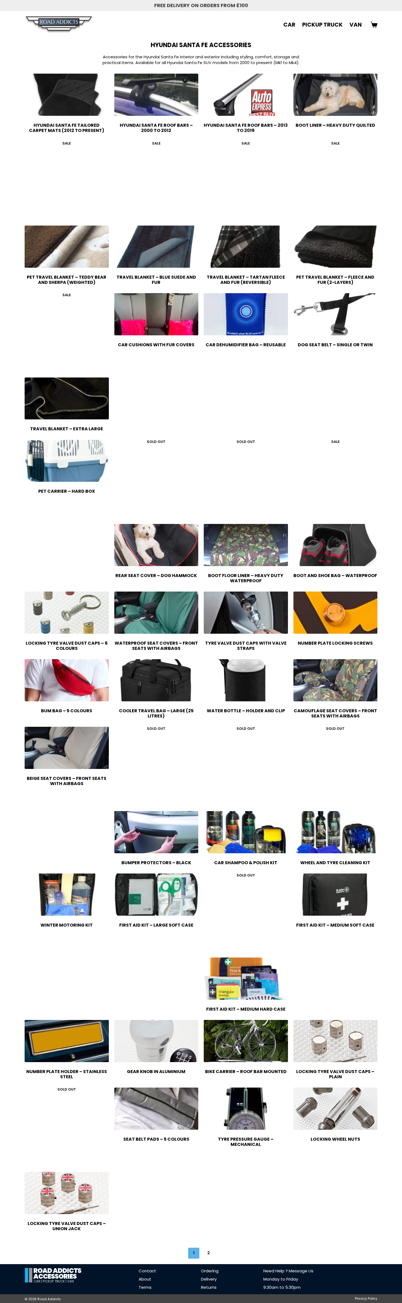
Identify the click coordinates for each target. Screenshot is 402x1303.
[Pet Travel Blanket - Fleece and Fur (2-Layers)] (335, 247)
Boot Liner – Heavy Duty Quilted (335, 125)
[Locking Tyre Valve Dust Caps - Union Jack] (67, 1193)
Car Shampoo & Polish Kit (245, 863)
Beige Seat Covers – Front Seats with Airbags (66, 781)
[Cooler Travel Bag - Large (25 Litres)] (156, 680)
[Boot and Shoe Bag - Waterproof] (335, 545)
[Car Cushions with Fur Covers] (156, 314)
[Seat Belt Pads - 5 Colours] (156, 1109)
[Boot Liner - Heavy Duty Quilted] (335, 95)
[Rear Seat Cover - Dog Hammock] (156, 545)
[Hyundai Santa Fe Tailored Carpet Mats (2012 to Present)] (67, 95)
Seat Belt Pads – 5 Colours (156, 1139)
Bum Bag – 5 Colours (66, 711)
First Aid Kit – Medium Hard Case (246, 1009)
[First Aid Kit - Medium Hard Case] (246, 979)
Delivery (209, 1279)
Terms (145, 1287)
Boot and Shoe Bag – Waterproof (335, 575)
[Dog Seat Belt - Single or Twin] (335, 314)
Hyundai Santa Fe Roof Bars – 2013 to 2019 (246, 128)
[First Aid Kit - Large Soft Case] (156, 895)
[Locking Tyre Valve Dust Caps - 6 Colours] (67, 613)
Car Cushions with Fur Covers (156, 345)
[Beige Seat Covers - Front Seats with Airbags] (67, 748)
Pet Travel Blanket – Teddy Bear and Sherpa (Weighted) (66, 280)
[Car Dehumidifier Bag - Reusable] (246, 314)
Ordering (210, 1271)
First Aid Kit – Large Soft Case (156, 925)
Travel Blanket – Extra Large (66, 429)
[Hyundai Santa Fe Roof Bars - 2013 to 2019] (246, 95)
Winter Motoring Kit (66, 925)
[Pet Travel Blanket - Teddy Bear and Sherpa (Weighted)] (67, 247)
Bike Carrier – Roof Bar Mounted (246, 1071)
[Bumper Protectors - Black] (156, 832)
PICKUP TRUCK (322, 24)
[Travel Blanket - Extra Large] (67, 398)
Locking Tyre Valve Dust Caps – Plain (335, 1074)
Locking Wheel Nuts (335, 1139)
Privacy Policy (366, 1298)
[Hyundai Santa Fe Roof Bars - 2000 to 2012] (156, 95)
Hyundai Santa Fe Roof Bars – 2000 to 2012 (156, 128)
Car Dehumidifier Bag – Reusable (246, 345)
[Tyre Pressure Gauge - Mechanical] (246, 1109)
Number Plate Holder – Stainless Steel (66, 1074)
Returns (209, 1287)
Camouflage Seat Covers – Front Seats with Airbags (335, 713)
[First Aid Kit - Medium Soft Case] (335, 895)
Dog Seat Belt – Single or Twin (335, 345)
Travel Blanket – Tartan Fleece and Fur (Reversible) (246, 280)
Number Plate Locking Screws (335, 643)
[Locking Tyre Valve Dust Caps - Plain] (335, 1041)
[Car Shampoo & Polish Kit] (246, 832)
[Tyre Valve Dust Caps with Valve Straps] (246, 613)
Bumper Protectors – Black (156, 863)
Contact (147, 1271)
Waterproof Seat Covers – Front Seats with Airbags (156, 646)
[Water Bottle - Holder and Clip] (246, 680)
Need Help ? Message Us (288, 1271)
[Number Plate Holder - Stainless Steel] (67, 1041)
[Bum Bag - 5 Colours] (67, 680)
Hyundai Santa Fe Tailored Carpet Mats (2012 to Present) (66, 128)
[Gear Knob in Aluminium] (156, 1041)
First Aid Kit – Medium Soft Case (335, 925)
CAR (289, 24)
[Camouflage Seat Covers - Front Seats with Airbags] (335, 680)
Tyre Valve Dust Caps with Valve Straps (246, 646)
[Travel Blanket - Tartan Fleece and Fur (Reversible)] (246, 247)
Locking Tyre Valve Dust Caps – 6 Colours (67, 646)
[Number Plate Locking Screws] (335, 613)
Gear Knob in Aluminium (156, 1071)
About (145, 1279)
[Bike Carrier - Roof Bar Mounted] (246, 1041)
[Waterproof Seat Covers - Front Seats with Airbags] (156, 613)
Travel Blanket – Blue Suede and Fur (156, 280)
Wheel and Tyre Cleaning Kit (335, 863)
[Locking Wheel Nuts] (335, 1109)
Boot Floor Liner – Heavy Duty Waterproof (245, 578)
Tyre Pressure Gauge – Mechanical (245, 1142)
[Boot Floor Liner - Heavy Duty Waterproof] (246, 545)
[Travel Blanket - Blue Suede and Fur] (156, 247)
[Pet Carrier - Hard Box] (67, 461)
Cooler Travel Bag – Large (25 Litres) (156, 713)
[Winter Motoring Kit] (67, 895)
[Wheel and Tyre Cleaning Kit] (335, 832)
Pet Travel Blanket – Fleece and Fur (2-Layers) (335, 280)
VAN (355, 24)
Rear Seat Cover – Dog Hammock (156, 575)
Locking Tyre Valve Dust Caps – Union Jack (67, 1226)
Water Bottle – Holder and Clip (246, 711)
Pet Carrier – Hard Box (66, 491)
